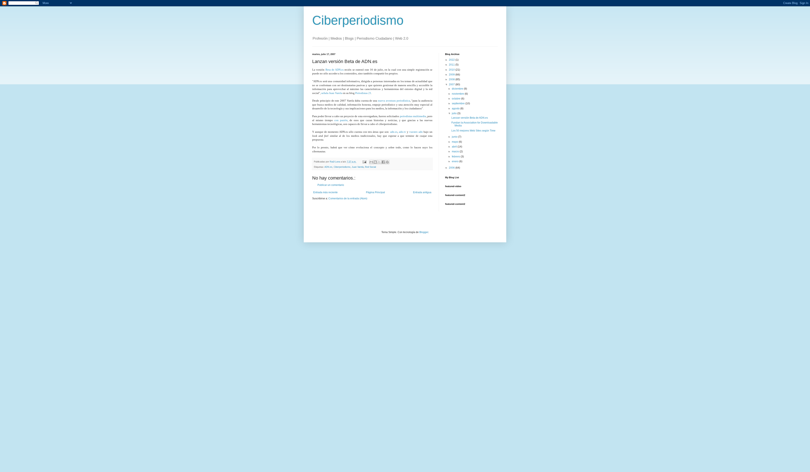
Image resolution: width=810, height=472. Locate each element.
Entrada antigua (422, 192)
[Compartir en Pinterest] (387, 162)
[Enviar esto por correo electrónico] (371, 162)
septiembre (458, 103)
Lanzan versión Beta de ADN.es (469, 117)
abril (455, 146)
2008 (452, 79)
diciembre (458, 88)
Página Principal (375, 192)
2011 (452, 64)
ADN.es (328, 167)
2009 (452, 74)
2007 (452, 84)
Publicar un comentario (330, 185)
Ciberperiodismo (358, 20)
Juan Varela (358, 167)
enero (455, 161)
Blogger (423, 232)
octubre (456, 98)
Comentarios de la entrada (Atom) (347, 198)
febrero (456, 156)
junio (455, 136)
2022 (452, 59)
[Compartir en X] (379, 162)
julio (454, 113)
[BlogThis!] (375, 162)
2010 (452, 69)
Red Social (370, 167)
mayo (455, 141)
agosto (456, 108)
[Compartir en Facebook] (383, 162)
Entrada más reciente (325, 192)
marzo (456, 151)
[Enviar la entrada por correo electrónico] (364, 161)
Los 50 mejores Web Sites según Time (473, 130)
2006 (452, 167)
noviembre (458, 93)
